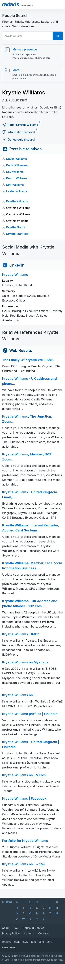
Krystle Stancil (15, 227)
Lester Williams (16, 191)
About (6, 927)
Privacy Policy (11, 933)
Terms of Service (33, 927)
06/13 (5, 947)
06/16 (33, 942)
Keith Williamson (17, 165)
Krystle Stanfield (17, 234)
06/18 (17, 942)
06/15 (42, 942)
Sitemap (7, 901)
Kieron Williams (16, 178)
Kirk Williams (15, 185)
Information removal (21, 132)
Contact (43, 933)
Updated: (7, 942)
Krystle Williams (17, 201)
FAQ (16, 927)
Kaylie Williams (16, 159)
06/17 (25, 942)
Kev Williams (14, 172)
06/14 (50, 942)
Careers (29, 933)
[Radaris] (10, 4)
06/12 (13, 947)
